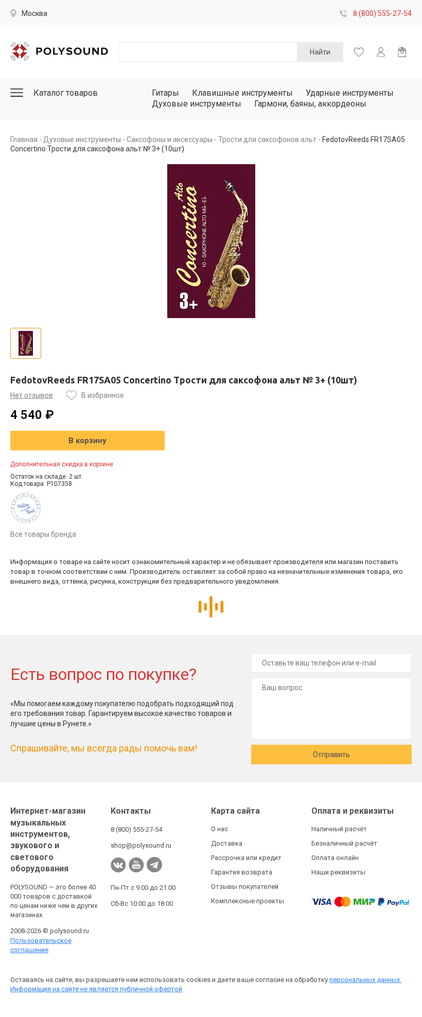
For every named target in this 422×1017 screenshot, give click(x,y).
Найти (320, 52)
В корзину (87, 440)
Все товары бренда (43, 534)
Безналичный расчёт (344, 843)
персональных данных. (365, 980)
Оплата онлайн (335, 858)
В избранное (102, 395)
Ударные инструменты (350, 93)
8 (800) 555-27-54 (382, 13)
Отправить (331, 754)
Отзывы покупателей (244, 886)
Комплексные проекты (247, 901)
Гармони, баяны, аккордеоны (310, 104)
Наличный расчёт (339, 829)
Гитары (165, 93)
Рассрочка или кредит (246, 858)
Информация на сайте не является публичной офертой (96, 989)
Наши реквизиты (338, 872)
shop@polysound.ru (141, 845)
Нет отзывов (31, 395)
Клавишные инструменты (242, 93)
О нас (219, 829)
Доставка (226, 843)
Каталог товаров (65, 93)
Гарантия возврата (241, 872)
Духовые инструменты (196, 104)
